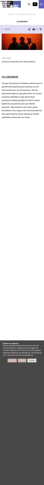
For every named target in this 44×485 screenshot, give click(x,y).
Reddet (22, 360)
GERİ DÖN (7, 29)
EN (35, 4)
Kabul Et (12, 360)
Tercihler (31, 360)
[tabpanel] (22, 42)
